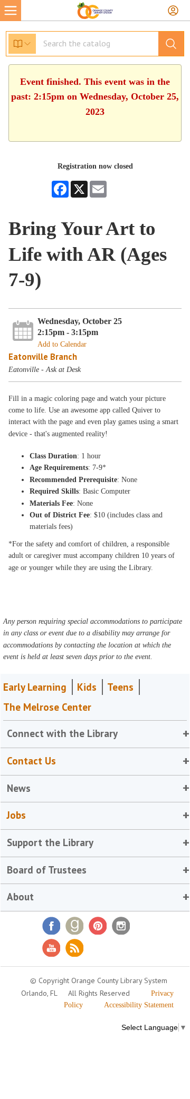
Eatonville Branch (42, 356)
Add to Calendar (62, 344)
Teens (120, 687)
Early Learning (34, 687)
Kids (87, 687)
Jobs (16, 815)
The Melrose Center (47, 707)
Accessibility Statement (139, 1005)
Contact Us (31, 760)
